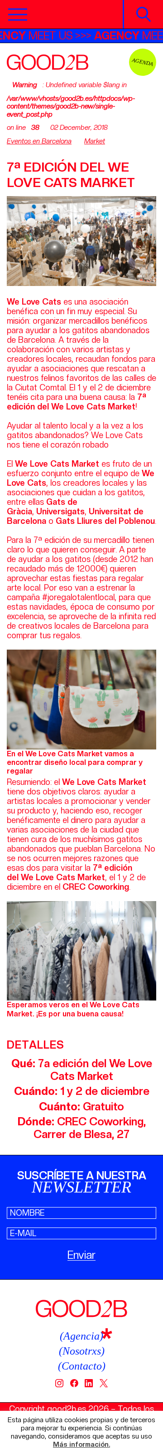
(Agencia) (81, 1336)
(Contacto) (81, 1366)
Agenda (143, 62)
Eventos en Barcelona (39, 141)
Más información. (81, 1445)
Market (94, 141)
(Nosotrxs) (82, 1351)
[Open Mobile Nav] (18, 14)
